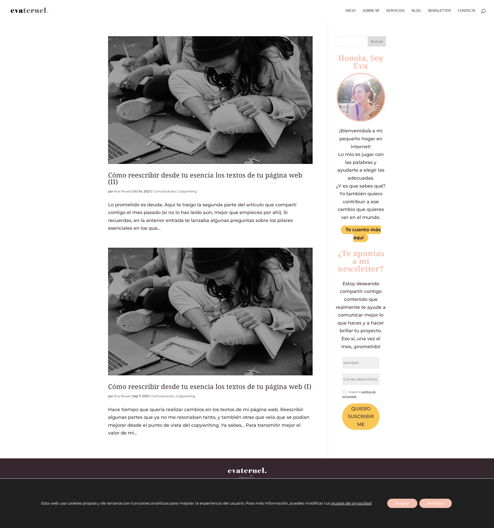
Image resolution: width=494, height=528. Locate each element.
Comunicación (164, 191)
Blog (416, 11)
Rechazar (435, 503)
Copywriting (187, 191)
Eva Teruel (122, 191)
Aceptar (402, 503)
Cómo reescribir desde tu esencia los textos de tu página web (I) (209, 386)
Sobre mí (371, 11)
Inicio (350, 11)
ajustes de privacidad (351, 503)
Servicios (395, 11)
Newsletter (439, 11)
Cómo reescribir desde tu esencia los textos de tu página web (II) (205, 178)
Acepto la (359, 394)
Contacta (466, 11)
